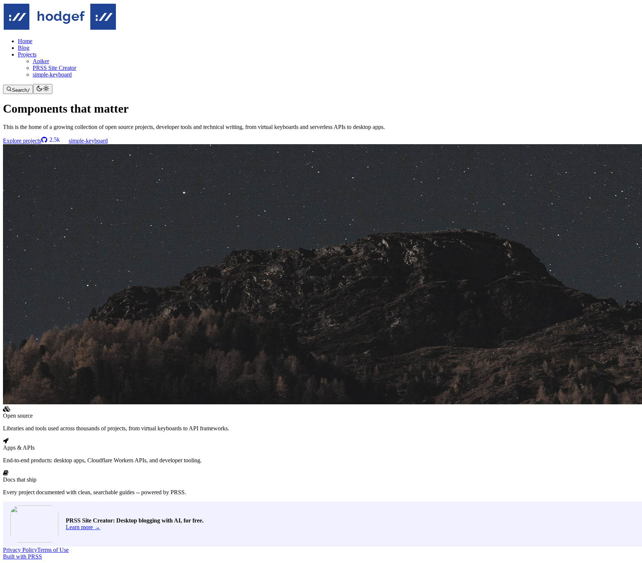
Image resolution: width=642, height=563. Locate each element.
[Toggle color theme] (42, 89)
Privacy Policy (20, 550)
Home (25, 41)
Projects (27, 54)
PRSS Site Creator (54, 68)
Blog (23, 48)
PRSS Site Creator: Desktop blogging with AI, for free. (135, 520)
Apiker (41, 61)
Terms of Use (53, 550)
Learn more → (83, 527)
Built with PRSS (22, 556)
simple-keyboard (52, 74)
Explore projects (22, 140)
